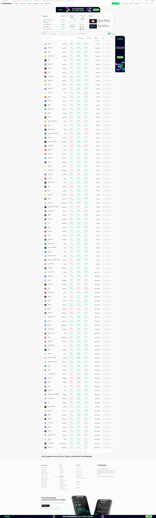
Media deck (61, 482)
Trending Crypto (44, 478)
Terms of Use (79, 470)
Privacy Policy (79, 472)
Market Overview (44, 472)
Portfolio (61, 467)
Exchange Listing (62, 485)
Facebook (78, 484)
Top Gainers (53, 33)
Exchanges (43, 470)
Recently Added (81, 33)
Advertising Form (62, 484)
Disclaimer (78, 476)
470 (86, 451)
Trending (72, 33)
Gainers (45, 16)
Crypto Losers (44, 476)
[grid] (78, 246)
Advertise (61, 478)
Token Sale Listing (63, 489)
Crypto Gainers (44, 474)
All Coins (44, 33)
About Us (78, 469)
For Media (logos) (63, 480)
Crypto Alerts (62, 470)
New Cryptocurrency (45, 479)
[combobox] (89, 38)
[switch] (109, 33)
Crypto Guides (44, 485)
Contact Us (78, 467)
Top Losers (62, 33)
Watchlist (61, 469)
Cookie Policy (79, 474)
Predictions (43, 469)
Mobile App (43, 486)
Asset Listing (61, 487)
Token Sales (43, 481)
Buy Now (108, 44)
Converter (61, 472)
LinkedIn (78, 487)
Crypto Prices (44, 467)
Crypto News (44, 483)
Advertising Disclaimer (80, 478)
